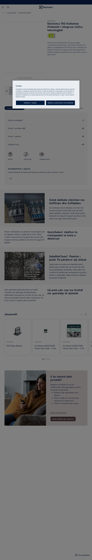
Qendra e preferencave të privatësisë (60, 103)
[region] (46, 94)
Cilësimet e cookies (30, 103)
